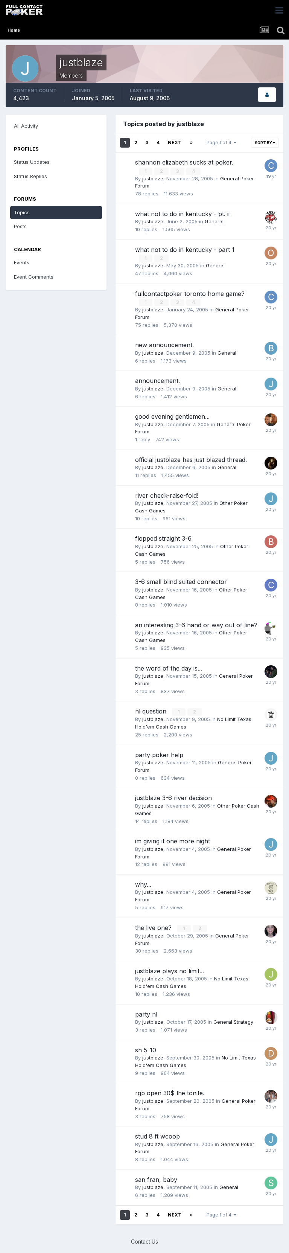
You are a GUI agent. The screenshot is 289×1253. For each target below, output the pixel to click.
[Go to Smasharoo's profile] (271, 628)
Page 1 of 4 (220, 142)
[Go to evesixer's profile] (271, 887)
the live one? (154, 927)
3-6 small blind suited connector (181, 581)
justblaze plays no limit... (169, 971)
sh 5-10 (145, 1050)
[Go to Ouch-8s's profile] (271, 253)
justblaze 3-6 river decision (173, 798)
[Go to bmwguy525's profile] (271, 348)
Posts (20, 226)
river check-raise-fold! (166, 495)
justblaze (152, 178)
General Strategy (233, 1022)
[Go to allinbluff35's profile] (271, 1017)
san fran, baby (156, 1179)
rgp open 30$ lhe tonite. (169, 1093)
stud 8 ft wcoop (157, 1136)
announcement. (157, 380)
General (214, 221)
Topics (22, 212)
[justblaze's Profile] (267, 94)
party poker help (159, 755)
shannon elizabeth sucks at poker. (184, 162)
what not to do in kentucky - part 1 (184, 249)
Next (174, 142)
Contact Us (144, 1241)
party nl (146, 1014)
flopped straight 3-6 (163, 538)
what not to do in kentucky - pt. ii (182, 214)
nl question (151, 711)
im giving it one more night (172, 841)
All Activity (26, 126)
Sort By (264, 142)
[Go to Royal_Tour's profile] (271, 671)
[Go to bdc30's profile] (271, 541)
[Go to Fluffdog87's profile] (271, 419)
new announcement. (164, 345)
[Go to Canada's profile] (271, 585)
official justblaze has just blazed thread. (191, 459)
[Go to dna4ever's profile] (271, 1096)
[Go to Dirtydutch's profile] (271, 931)
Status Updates (32, 162)
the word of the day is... (168, 668)
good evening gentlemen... (172, 416)
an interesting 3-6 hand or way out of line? (196, 625)
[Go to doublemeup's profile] (271, 714)
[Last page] (191, 143)
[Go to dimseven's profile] (271, 1053)
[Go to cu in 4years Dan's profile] (271, 297)
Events (21, 262)
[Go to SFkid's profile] (271, 1183)
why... (143, 884)
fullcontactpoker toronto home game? (190, 293)
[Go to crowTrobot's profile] (271, 463)
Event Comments (33, 277)
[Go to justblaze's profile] (271, 384)
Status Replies (30, 176)
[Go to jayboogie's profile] (271, 974)
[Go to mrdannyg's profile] (271, 801)
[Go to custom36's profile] (271, 217)
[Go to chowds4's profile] (271, 165)
